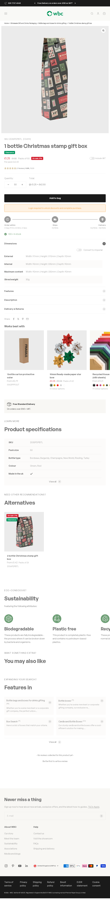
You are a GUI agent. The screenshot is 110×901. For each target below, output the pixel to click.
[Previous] (34, 3)
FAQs (35, 843)
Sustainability (10, 843)
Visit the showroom (43, 838)
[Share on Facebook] (13, 319)
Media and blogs (12, 853)
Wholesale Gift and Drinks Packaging (23, 23)
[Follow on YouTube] (20, 866)
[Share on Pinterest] (23, 319)
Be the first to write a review (55, 761)
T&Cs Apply (93, 806)
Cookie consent (96, 884)
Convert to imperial (92, 250)
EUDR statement (82, 884)
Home (6, 23)
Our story (8, 833)
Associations (10, 848)
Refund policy (50, 884)
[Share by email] (27, 319)
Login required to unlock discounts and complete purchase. (55, 208)
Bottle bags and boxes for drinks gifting (52, 23)
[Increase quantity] (22, 184)
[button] (55, 168)
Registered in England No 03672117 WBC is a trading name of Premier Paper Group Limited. (56, 893)
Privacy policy (23, 884)
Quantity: (8, 178)
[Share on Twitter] (18, 319)
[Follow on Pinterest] (13, 866)
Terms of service (8, 884)
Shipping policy (37, 884)
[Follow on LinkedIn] (26, 866)
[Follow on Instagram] (6, 866)
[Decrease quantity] (8, 184)
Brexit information (66, 884)
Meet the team (11, 838)
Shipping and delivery (43, 848)
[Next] (75, 3)
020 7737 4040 (14, 3)
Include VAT (100, 158)
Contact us (38, 833)
